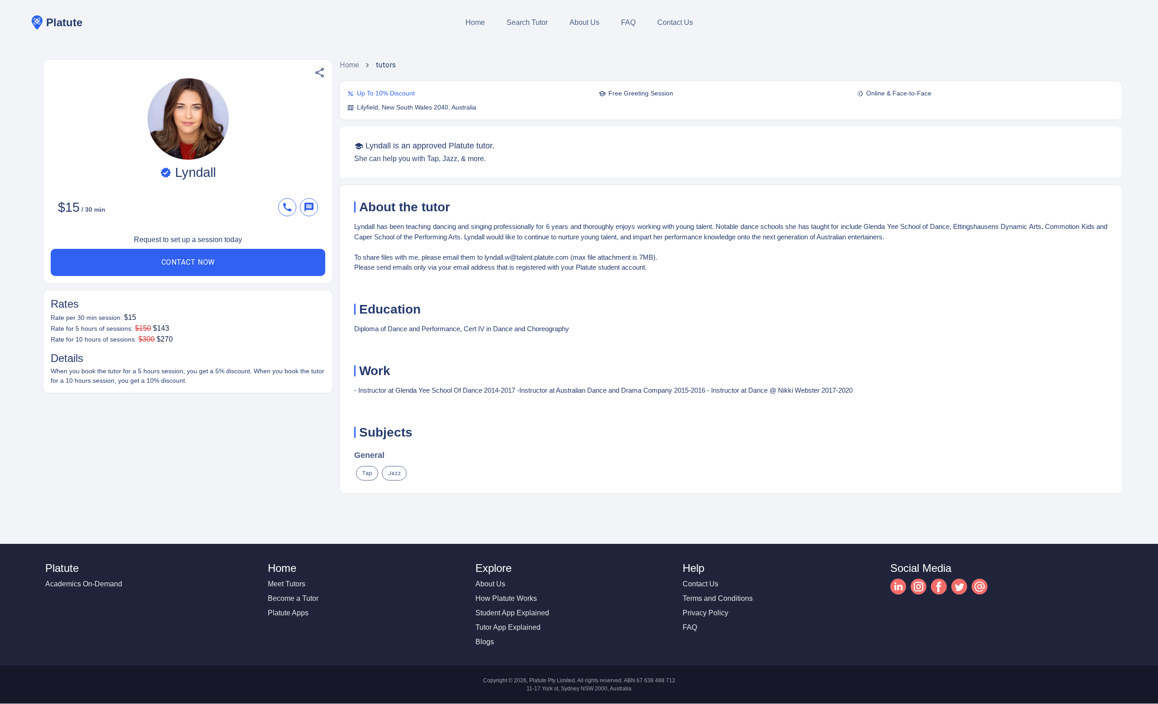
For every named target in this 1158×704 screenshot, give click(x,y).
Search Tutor (527, 22)
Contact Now (188, 262)
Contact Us (675, 22)
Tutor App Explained (508, 627)
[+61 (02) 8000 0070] (289, 207)
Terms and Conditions (718, 598)
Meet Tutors (286, 584)
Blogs (484, 642)
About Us (584, 22)
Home (475, 22)
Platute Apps (288, 613)
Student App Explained (512, 613)
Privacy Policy (705, 613)
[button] (319, 72)
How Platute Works (506, 598)
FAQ (628, 22)
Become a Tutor (293, 598)
